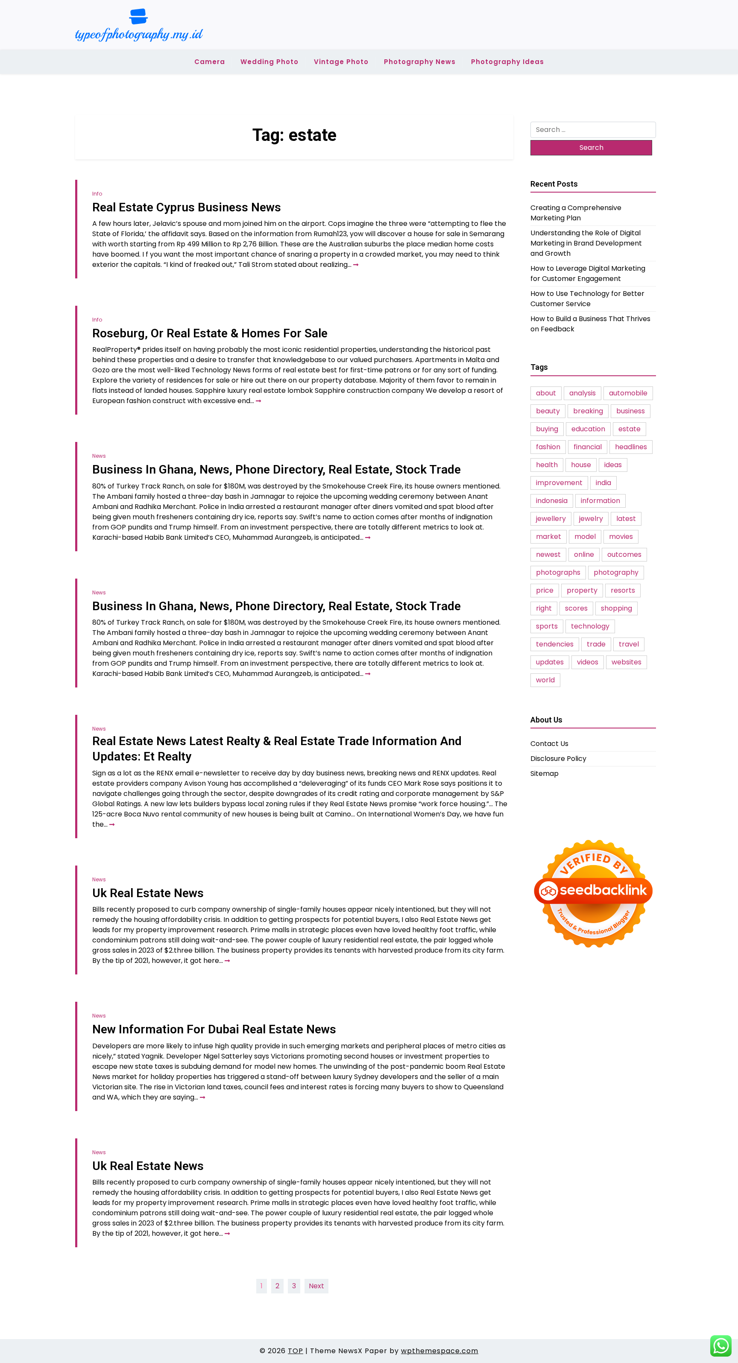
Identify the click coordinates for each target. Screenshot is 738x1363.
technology (590, 626)
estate (629, 429)
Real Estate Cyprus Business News (186, 207)
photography (616, 572)
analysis (582, 393)
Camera (209, 61)
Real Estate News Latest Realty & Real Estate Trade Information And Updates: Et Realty (277, 748)
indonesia (552, 501)
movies (621, 536)
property (582, 590)
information (600, 501)
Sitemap (544, 773)
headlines (631, 447)
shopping (616, 608)
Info (97, 193)
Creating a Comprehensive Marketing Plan (575, 213)
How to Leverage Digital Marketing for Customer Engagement (587, 273)
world (545, 680)
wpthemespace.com (439, 1351)
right (544, 608)
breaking (588, 411)
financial (588, 447)
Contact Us (549, 744)
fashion (548, 447)
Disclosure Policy (558, 758)
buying (547, 429)
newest (548, 554)
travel (629, 644)
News (99, 455)
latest (626, 519)
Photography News (420, 61)
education (588, 429)
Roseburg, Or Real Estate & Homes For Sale (210, 333)
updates (550, 662)
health (547, 465)
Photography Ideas (507, 61)
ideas (613, 465)
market (548, 536)
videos (587, 662)
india (603, 483)
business (630, 411)
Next (316, 1286)
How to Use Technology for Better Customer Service (587, 299)
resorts (623, 590)
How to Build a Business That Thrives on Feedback (590, 324)
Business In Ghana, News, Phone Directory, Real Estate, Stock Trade (276, 469)
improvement (559, 483)
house (581, 465)
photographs (558, 572)
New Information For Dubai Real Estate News (214, 1029)
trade (596, 644)
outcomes (624, 554)
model (585, 536)
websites (626, 662)
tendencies (555, 644)
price (545, 590)
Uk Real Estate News (148, 893)
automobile (628, 393)
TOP (295, 1351)
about (546, 393)
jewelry (591, 519)
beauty (548, 411)
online (584, 554)
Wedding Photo (269, 61)
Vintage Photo (341, 61)
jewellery (551, 519)
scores (576, 608)
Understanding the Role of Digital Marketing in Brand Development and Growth (586, 243)
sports (547, 626)
